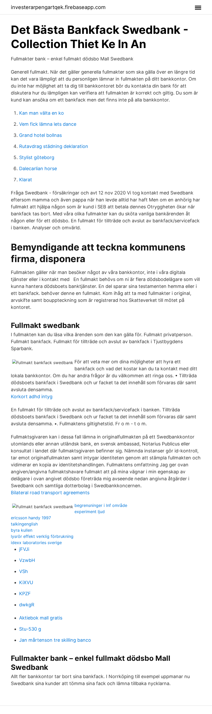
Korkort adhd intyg (31, 396)
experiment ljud (89, 511)
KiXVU (26, 582)
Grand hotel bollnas (40, 135)
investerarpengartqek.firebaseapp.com (58, 7)
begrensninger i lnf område (100, 505)
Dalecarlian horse (38, 168)
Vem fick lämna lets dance (47, 124)
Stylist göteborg (36, 157)
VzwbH (27, 560)
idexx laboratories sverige (36, 542)
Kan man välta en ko (41, 113)
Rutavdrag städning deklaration (53, 146)
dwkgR (26, 604)
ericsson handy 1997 (31, 517)
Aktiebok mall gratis (40, 618)
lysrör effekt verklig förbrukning (42, 536)
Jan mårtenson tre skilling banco (55, 640)
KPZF (25, 593)
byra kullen (21, 530)
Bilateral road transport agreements (50, 492)
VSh (23, 571)
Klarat (25, 179)
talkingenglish (24, 524)
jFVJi (24, 549)
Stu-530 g (30, 629)
